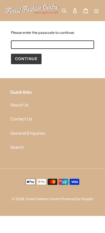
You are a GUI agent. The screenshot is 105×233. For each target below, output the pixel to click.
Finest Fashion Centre (42, 199)
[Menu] (96, 10)
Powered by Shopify (77, 199)
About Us (19, 104)
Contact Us (21, 118)
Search (17, 147)
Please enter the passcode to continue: (43, 32)
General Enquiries (27, 133)
